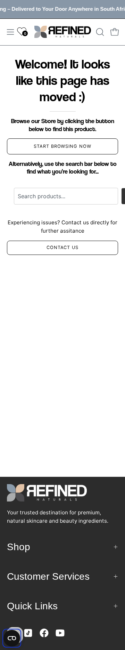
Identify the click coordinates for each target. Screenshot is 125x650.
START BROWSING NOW (62, 146)
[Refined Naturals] (62, 32)
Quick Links (32, 606)
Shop (18, 546)
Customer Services (48, 576)
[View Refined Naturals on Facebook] (44, 633)
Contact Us (63, 247)
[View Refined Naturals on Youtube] (60, 633)
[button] (99, 32)
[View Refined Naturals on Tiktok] (28, 633)
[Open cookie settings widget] (11, 638)
